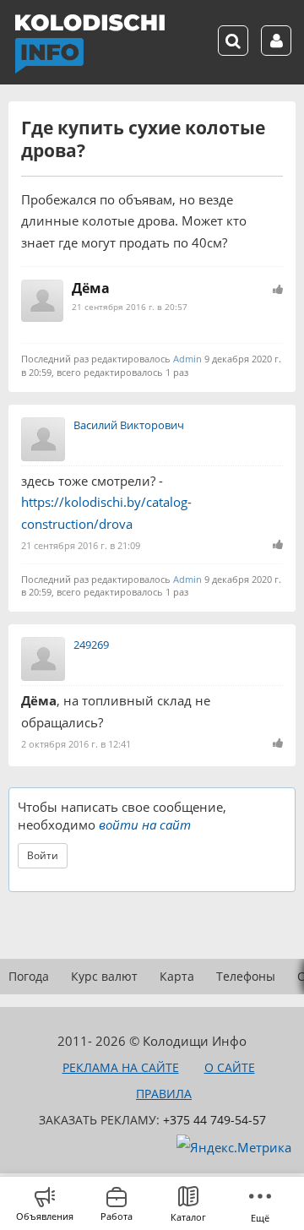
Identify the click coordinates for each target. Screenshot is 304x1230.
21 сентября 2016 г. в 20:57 (129, 307)
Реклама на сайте (120, 1067)
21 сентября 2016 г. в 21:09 (80, 545)
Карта (177, 976)
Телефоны (245, 976)
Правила (164, 1094)
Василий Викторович (128, 425)
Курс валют (104, 976)
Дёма (91, 288)
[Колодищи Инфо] (89, 43)
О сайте (229, 1067)
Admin (187, 358)
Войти (42, 855)
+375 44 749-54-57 (214, 1120)
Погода (28, 976)
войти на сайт (145, 824)
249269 (91, 644)
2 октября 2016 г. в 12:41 (76, 743)
